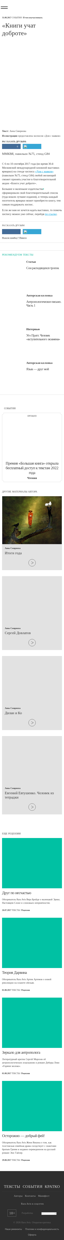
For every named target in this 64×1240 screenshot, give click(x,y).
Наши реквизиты (13, 1229)
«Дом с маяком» (44, 171)
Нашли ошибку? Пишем (14, 238)
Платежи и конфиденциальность (42, 1229)
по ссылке (51, 214)
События (32, 1186)
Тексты (12, 1186)
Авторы (18, 1195)
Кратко (52, 1186)
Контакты (30, 1195)
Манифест (43, 1195)
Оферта (32, 1234)
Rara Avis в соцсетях (32, 1203)
